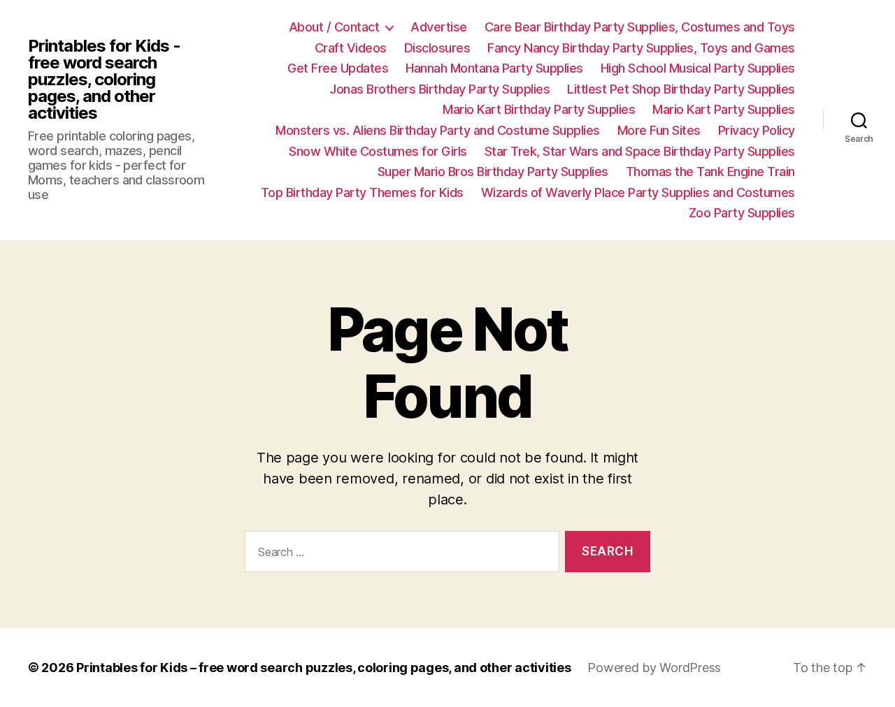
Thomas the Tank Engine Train (710, 171)
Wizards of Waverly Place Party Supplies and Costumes (638, 192)
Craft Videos (351, 48)
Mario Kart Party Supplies (723, 109)
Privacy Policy (756, 130)
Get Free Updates (337, 68)
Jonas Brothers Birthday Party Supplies (439, 89)
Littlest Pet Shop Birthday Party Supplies (681, 89)
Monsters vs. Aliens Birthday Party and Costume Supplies (437, 130)
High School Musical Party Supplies (698, 68)
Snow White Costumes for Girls (378, 151)
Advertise (438, 27)
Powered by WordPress (654, 667)
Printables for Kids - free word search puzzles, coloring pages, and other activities (104, 80)
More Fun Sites (659, 130)
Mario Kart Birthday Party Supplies (539, 109)
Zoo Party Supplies (742, 212)
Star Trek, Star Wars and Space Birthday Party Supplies (640, 151)
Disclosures (437, 48)
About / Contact (334, 27)
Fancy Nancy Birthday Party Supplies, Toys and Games (641, 48)
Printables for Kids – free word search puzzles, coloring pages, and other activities (323, 667)
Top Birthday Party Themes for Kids (362, 192)
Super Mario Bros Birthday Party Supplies (493, 171)
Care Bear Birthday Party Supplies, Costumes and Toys (640, 27)
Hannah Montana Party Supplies (494, 68)
